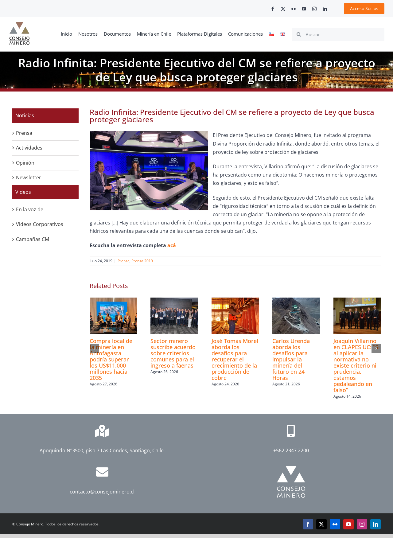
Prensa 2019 (142, 260)
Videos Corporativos (39, 224)
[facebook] (272, 9)
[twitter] (283, 9)
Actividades (29, 147)
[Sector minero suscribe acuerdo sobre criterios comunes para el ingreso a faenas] (174, 301)
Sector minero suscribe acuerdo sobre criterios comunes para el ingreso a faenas (173, 353)
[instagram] (314, 9)
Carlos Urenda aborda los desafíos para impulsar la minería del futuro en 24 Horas (291, 359)
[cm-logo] (19, 24)
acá (171, 245)
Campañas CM (32, 239)
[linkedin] (325, 9)
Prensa (124, 260)
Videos (23, 192)
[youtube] (304, 9)
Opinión (25, 162)
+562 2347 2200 (291, 450)
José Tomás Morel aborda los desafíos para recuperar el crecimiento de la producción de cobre (235, 359)
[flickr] (293, 9)
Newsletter (28, 177)
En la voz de (29, 209)
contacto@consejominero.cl (102, 491)
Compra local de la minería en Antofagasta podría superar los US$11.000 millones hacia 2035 (111, 359)
